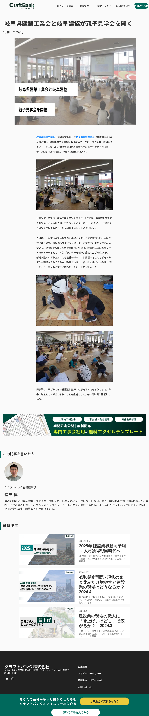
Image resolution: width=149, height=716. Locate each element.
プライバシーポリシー (89, 673)
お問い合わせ (85, 687)
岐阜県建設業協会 (85, 137)
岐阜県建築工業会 (45, 137)
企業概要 (82, 666)
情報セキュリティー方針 (90, 680)
